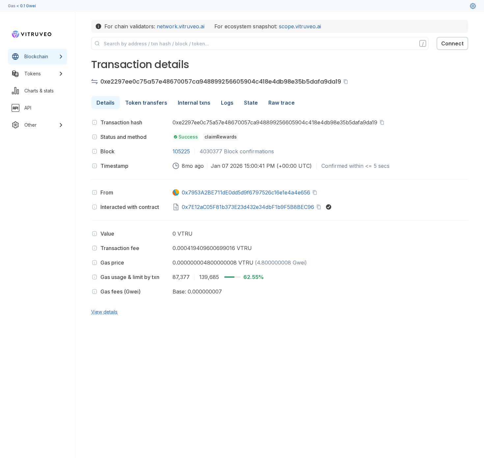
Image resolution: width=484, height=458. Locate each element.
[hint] (94, 122)
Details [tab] (105, 102)
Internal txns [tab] (194, 102)
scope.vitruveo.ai (300, 26)
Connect (452, 43)
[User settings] (473, 6)
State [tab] (251, 102)
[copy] (347, 81)
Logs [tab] (227, 102)
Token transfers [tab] (146, 102)
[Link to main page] (31, 34)
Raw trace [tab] (281, 102)
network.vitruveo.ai (180, 26)
